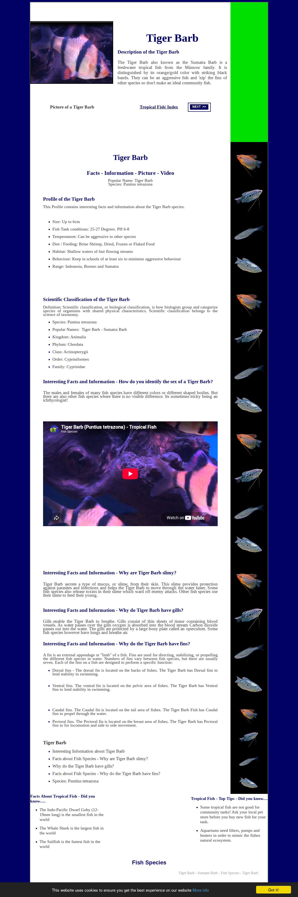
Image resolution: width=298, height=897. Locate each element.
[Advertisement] (130, 130)
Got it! (273, 890)
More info (201, 890)
